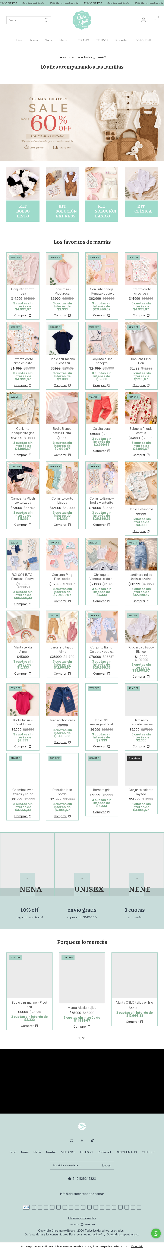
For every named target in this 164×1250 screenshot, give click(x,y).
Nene (49, 40)
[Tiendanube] (82, 1225)
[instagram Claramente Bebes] (71, 1140)
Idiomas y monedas (82, 1218)
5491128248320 (84, 1179)
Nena (34, 40)
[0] (153, 21)
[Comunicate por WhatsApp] (156, 1233)
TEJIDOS (102, 40)
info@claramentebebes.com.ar (82, 1194)
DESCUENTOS (146, 40)
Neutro (64, 40)
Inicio (19, 40)
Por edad (122, 40)
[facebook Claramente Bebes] (82, 1140)
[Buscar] (47, 19)
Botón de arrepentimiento (123, 1234)
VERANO (82, 40)
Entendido (137, 1246)
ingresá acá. (95, 1234)
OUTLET (148, 1152)
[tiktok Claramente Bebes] (92, 1140)
